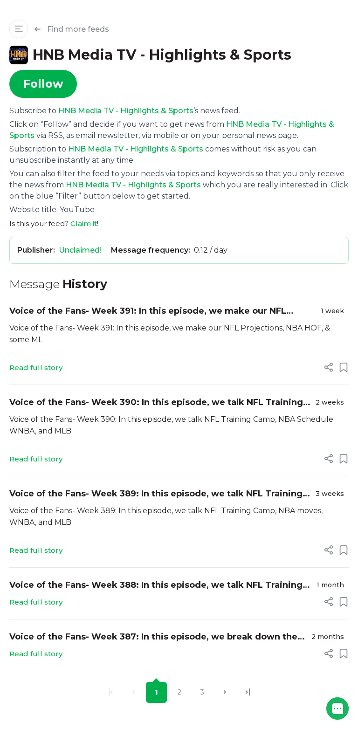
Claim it (83, 223)
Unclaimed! (80, 250)
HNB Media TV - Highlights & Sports (125, 110)
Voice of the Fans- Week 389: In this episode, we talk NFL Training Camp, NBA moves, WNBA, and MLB (156, 494)
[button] (337, 708)
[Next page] (224, 692)
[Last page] (247, 692)
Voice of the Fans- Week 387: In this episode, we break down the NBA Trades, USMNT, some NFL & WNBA (153, 637)
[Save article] (343, 367)
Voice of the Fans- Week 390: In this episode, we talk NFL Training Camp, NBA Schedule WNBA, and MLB (156, 403)
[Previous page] (133, 692)
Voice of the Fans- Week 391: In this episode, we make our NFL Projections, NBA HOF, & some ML (147, 311)
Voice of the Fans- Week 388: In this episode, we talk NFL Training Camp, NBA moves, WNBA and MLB (156, 585)
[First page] (110, 692)
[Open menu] (18, 29)
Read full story (35, 367)
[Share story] (329, 367)
